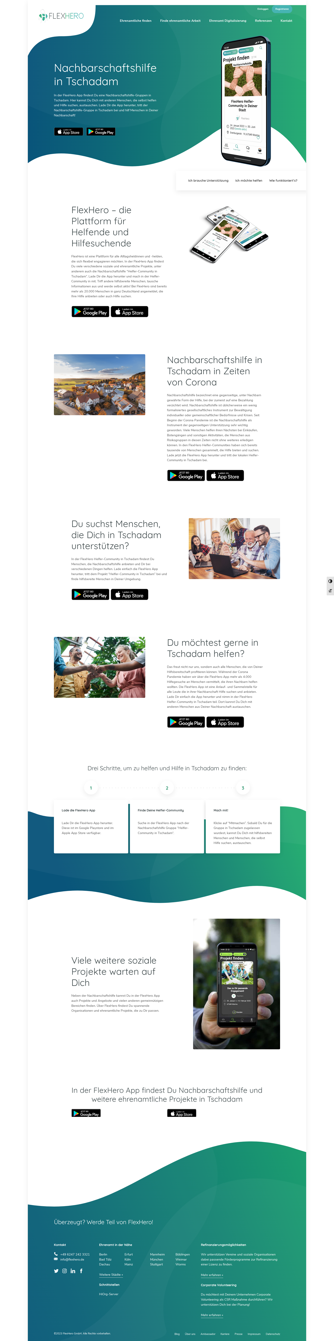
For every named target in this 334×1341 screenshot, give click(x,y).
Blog (177, 1334)
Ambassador (208, 1334)
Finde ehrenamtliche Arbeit (180, 21)
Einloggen (262, 9)
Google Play (90, 311)
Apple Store (129, 311)
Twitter (56, 1271)
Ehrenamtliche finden (136, 21)
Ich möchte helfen (248, 181)
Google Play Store (101, 131)
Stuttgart (156, 1264)
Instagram (64, 1271)
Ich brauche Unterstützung (208, 181)
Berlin (103, 1254)
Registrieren (282, 9)
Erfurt (129, 1254)
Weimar (181, 1259)
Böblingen (183, 1254)
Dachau (104, 1264)
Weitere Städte (110, 1275)
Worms (181, 1264)
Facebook (81, 1271)
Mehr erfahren (211, 1275)
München (156, 1259)
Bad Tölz (105, 1259)
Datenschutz (273, 1334)
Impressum (254, 1334)
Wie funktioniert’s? (283, 181)
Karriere (225, 1334)
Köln (128, 1259)
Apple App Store (69, 131)
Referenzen (263, 21)
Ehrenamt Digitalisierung (227, 21)
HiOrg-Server (108, 1294)
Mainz (129, 1264)
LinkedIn (73, 1271)
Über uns (190, 1334)
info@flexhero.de (72, 1259)
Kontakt (286, 21)
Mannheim (157, 1254)
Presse (238, 1334)
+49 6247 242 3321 (75, 1254)
